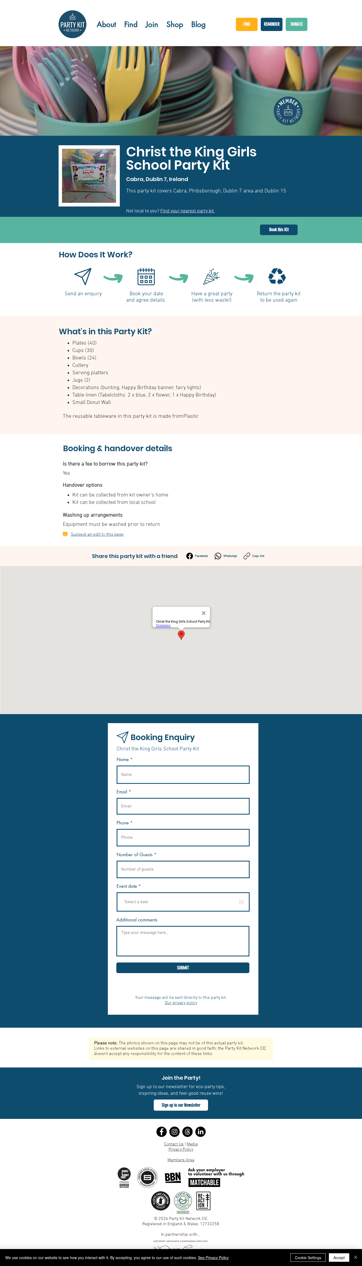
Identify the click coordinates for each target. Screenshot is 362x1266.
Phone (123, 823)
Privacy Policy (181, 1149)
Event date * (132, 886)
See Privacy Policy (213, 1257)
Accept (339, 1257)
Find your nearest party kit (187, 211)
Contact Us (174, 1144)
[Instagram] (174, 1132)
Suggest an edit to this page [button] (97, 534)
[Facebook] (161, 1132)
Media (192, 1144)
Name (123, 759)
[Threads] (187, 1132)
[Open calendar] (241, 902)
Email (122, 792)
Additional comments (136, 920)
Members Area (180, 1160)
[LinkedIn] (200, 1132)
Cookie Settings (308, 1257)
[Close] (355, 1257)
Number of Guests (135, 854)
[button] (181, 1105)
